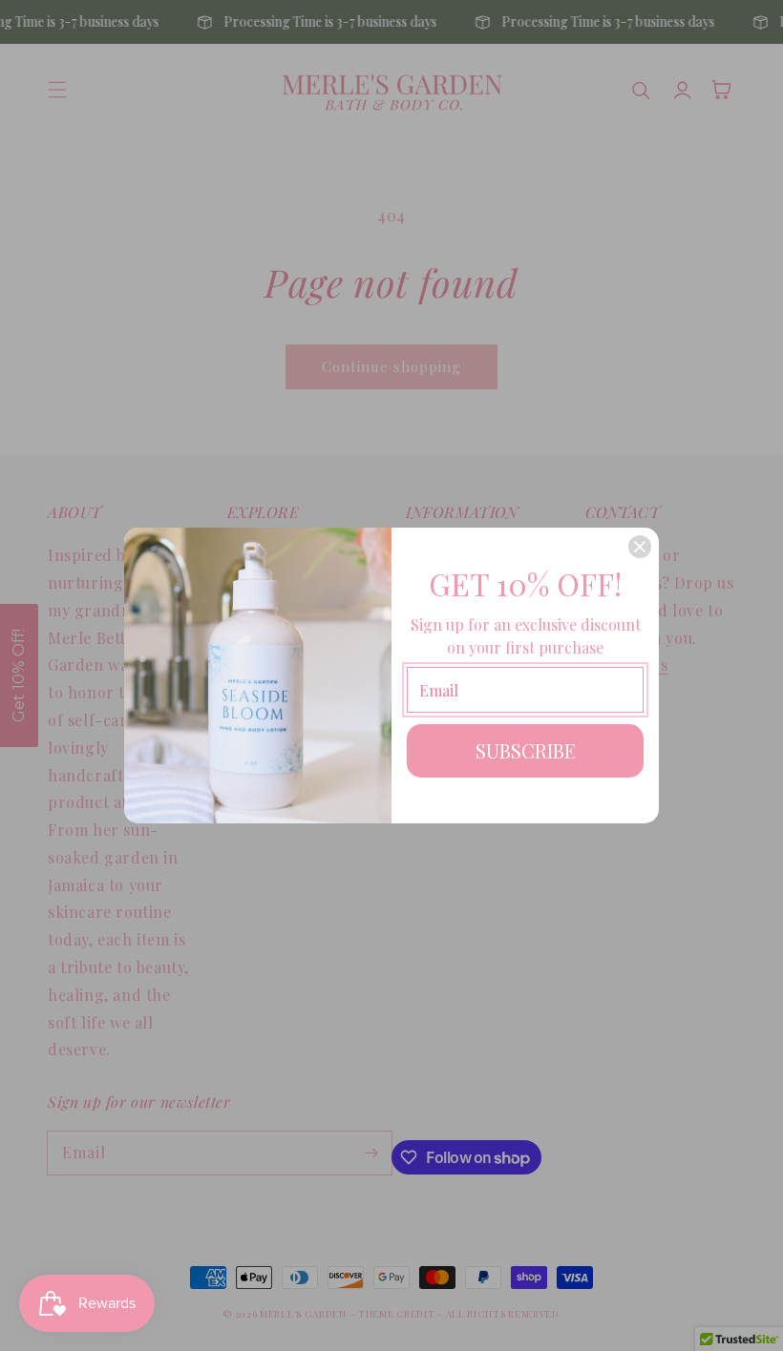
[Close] (639, 546)
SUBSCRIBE (526, 750)
